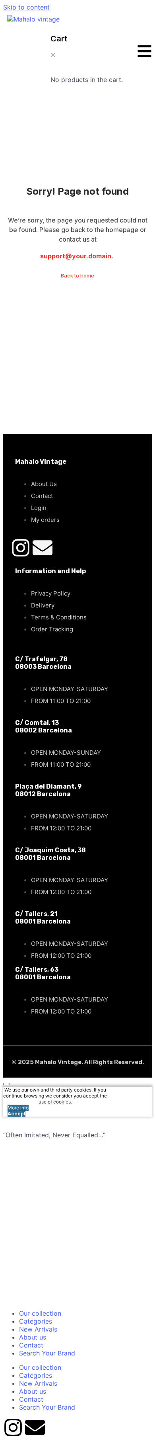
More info (18, 1108)
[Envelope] (42, 548)
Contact (31, 1345)
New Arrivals (38, 1329)
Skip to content (26, 7)
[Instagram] (21, 548)
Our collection (40, 1313)
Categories (35, 1321)
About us (32, 1337)
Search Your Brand (47, 1353)
